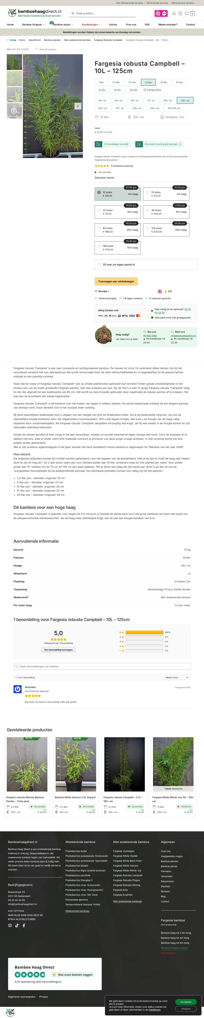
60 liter (117, 90)
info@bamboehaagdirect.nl (183, 335)
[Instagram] (10, 925)
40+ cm (102, 100)
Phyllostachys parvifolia (77, 875)
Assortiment (35, 40)
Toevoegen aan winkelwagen (116, 281)
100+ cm (168, 100)
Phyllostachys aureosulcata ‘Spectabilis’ (86, 860)
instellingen (154, 1009)
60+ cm (135, 100)
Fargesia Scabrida (122, 894)
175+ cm (120, 108)
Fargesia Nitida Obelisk (125, 855)
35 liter (102, 90)
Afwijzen (185, 1008)
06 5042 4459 (150, 335)
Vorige (12, 40)
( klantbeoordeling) (122, 166)
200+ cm (137, 108)
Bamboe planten (52, 40)
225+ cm (154, 108)
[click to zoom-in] (53, 106)
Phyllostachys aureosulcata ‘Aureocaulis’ (86, 855)
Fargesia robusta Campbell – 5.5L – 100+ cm (123, 799)
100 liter (134, 90)
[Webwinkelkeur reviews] (161, 13)
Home (22, 40)
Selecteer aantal (104, 177)
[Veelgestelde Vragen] (180, 13)
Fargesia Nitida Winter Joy (127, 870)
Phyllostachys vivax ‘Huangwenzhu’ (84, 889)
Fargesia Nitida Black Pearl (127, 860)
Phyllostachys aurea (76, 851)
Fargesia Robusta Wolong (126, 885)
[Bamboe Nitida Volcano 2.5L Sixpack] (75, 764)
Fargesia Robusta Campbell (108, 40)
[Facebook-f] (24, 925)
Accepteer (186, 1002)
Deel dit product (48, 49)
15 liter (164, 82)
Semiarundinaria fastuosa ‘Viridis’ (82, 904)
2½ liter (116, 82)
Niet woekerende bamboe (77, 40)
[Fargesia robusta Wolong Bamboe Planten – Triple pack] (27, 764)
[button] (192, 13)
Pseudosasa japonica (76, 899)
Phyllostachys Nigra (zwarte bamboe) (85, 870)
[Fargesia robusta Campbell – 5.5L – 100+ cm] (124, 764)
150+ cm (103, 108)
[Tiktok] (17, 925)
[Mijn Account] (174, 13)
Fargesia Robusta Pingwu (126, 880)
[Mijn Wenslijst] (187, 13)
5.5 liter (132, 82)
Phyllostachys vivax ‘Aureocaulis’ (82, 885)
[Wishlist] (42, 744)
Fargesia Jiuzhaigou (123, 851)
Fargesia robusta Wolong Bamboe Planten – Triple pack (25, 799)
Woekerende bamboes (77, 911)
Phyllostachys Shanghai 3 (79, 880)
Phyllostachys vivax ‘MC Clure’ (81, 894)
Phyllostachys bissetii (76, 865)
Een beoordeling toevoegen (59, 649)
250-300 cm (174, 108)
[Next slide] (78, 106)
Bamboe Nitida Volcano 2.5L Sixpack (75, 797)
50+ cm (118, 100)
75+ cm (151, 100)
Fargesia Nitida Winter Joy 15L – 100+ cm (173, 799)
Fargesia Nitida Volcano (125, 865)
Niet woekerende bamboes (127, 901)
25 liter (179, 82)
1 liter (101, 82)
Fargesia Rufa (120, 889)
